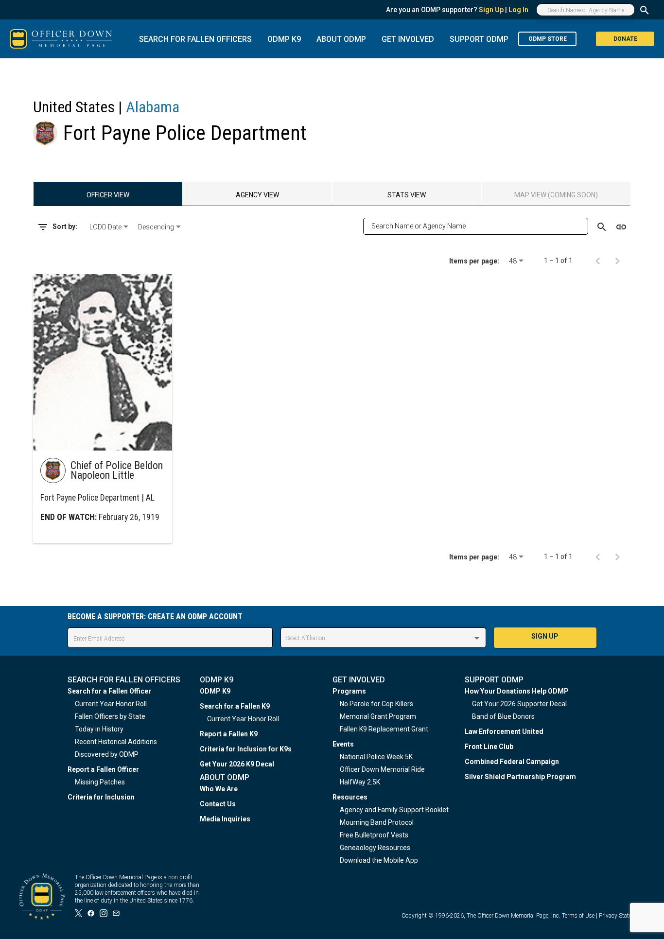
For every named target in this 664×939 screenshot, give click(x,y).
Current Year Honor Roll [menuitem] (111, 704)
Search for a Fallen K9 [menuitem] (235, 706)
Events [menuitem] (343, 744)
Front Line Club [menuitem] (489, 746)
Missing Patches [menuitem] (100, 782)
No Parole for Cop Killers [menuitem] (376, 704)
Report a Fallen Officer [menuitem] (103, 769)
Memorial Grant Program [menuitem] (378, 716)
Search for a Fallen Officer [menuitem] (109, 691)
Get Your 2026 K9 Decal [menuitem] (237, 764)
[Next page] (617, 260)
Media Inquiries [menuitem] (225, 819)
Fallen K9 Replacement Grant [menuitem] (384, 729)
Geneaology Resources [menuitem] (375, 848)
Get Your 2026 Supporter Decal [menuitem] (519, 704)
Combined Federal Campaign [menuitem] (512, 761)
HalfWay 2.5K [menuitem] (360, 782)
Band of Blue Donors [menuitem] (503, 716)
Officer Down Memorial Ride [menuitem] (382, 769)
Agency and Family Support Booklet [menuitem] (394, 810)
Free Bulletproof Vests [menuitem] (374, 835)
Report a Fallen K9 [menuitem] (229, 734)
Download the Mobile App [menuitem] (379, 860)
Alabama (152, 107)
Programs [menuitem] (349, 691)
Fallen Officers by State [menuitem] (110, 716)
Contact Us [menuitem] (218, 804)
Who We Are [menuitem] (219, 789)
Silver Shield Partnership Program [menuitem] (520, 777)
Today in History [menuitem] (99, 729)
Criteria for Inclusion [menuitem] (101, 797)
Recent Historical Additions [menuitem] (116, 742)
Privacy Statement (622, 915)
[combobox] (109, 227)
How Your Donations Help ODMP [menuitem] (517, 691)
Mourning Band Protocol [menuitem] (377, 822)
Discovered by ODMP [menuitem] (107, 754)
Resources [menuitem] (349, 797)
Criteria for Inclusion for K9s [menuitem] (246, 749)
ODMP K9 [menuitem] (215, 691)
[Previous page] (598, 260)
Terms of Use (578, 915)
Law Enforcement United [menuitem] (504, 731)
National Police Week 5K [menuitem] (376, 757)
